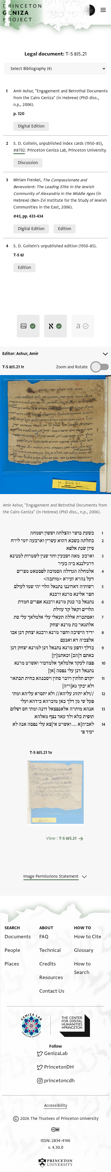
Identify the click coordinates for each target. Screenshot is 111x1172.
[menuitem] (18, 936)
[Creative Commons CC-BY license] (55, 1130)
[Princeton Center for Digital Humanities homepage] (74, 1025)
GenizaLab (56, 1053)
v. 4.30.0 (55, 1147)
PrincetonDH (59, 1067)
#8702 (19, 150)
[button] (23, 15)
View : (61, 838)
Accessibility (55, 1105)
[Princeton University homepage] (55, 1162)
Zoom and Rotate (72, 367)
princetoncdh (59, 1080)
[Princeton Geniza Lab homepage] (36, 1025)
